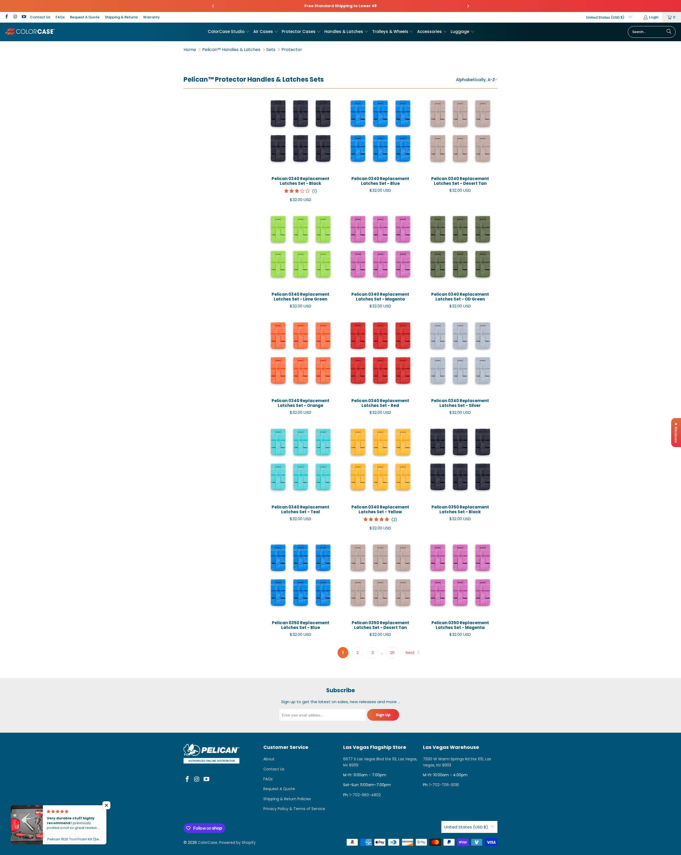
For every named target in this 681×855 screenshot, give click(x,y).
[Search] (669, 32)
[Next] (468, 6)
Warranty (151, 17)
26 (392, 652)
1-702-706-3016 (444, 784)
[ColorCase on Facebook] (6, 17)
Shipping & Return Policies (287, 799)
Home (190, 50)
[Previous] (213, 6)
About (269, 759)
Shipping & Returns (121, 17)
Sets (270, 50)
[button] (229, 32)
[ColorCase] (30, 32)
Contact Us (40, 17)
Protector (291, 50)
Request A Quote (84, 17)
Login (653, 17)
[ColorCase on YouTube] (23, 17)
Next (411, 652)
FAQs (60, 17)
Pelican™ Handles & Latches (231, 50)
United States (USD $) (605, 17)
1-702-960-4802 (365, 795)
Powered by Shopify (237, 842)
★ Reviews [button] (676, 432)
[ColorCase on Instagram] (15, 17)
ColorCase (207, 842)
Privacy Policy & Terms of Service (294, 808)
